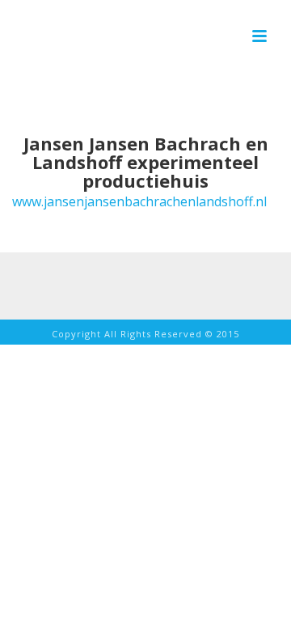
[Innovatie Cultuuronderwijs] (118, 37)
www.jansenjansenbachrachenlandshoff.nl (139, 201)
